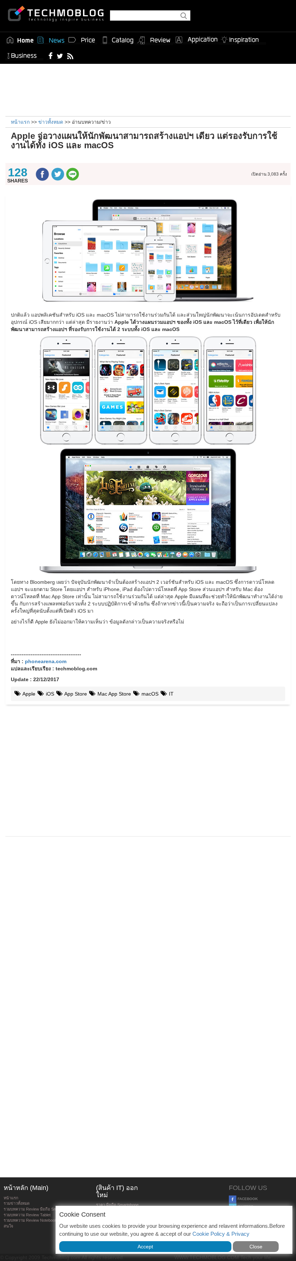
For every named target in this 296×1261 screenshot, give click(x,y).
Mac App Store (113, 694)
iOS (49, 694)
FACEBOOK (247, 1199)
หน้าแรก (11, 1198)
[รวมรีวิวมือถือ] (154, 40)
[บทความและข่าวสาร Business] (24, 54)
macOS (149, 694)
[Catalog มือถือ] (118, 40)
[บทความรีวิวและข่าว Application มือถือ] (196, 40)
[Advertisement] (148, 89)
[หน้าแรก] (20, 40)
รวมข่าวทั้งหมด (17, 1203)
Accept (145, 1246)
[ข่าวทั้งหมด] (51, 40)
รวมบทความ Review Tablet (27, 1215)
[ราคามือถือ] (82, 40)
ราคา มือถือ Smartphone (117, 1205)
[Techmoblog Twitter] (60, 55)
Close (255, 1246)
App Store (75, 694)
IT (170, 694)
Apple (28, 694)
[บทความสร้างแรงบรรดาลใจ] (242, 38)
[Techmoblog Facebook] (51, 55)
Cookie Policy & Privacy (220, 1234)
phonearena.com (45, 661)
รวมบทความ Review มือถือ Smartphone (38, 1209)
